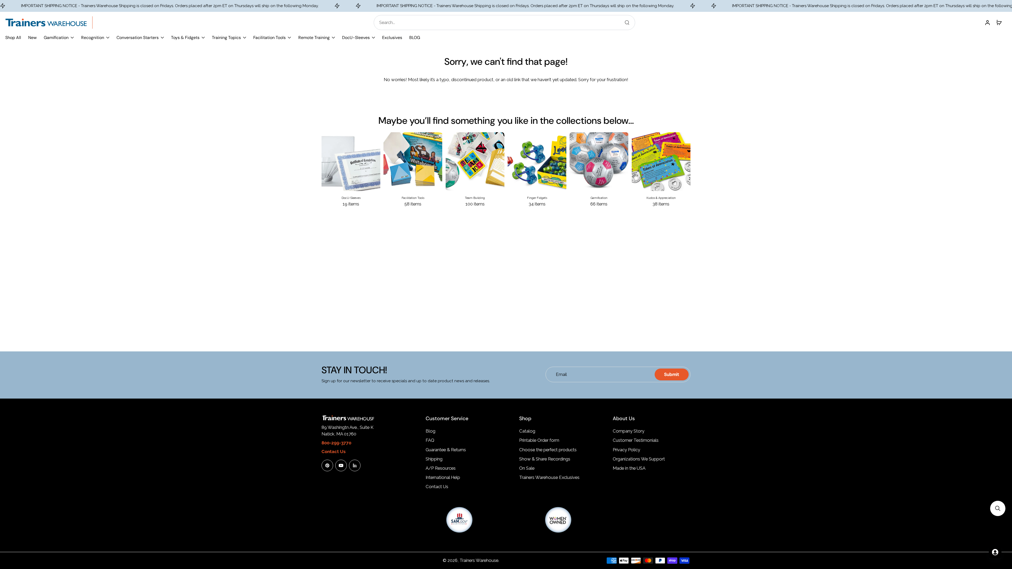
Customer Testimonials (636, 440)
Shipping (434, 459)
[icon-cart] (999, 22)
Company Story (628, 431)
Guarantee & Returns (446, 449)
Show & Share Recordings (544, 459)
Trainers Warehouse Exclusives (549, 477)
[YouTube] (341, 465)
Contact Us (437, 486)
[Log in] (987, 22)
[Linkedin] (355, 465)
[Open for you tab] (995, 552)
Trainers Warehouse (479, 560)
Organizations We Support (639, 459)
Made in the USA (629, 468)
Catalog (527, 431)
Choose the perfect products (548, 449)
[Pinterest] (327, 465)
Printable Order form (539, 440)
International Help (443, 477)
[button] (997, 508)
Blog (430, 431)
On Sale (526, 468)
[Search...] (627, 22)
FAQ (430, 440)
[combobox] (506, 22)
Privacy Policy (626, 449)
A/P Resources (441, 468)
